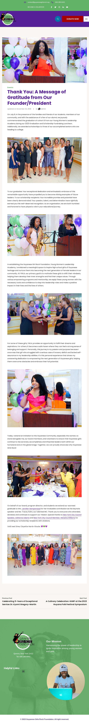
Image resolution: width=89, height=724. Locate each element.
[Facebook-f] (51, 7)
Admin (43, 109)
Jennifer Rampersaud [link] (31, 508)
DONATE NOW (73, 19)
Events (10, 87)
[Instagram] (59, 7)
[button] (23, 671)
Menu (86, 19)
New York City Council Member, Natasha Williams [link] (54, 518)
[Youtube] (67, 7)
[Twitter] (55, 7)
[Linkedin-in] (63, 7)
